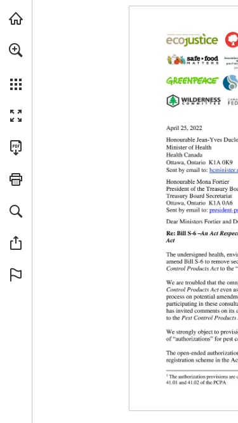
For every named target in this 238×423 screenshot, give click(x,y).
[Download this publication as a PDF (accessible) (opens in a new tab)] (16, 148)
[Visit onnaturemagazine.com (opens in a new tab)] (16, 18)
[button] (16, 50)
